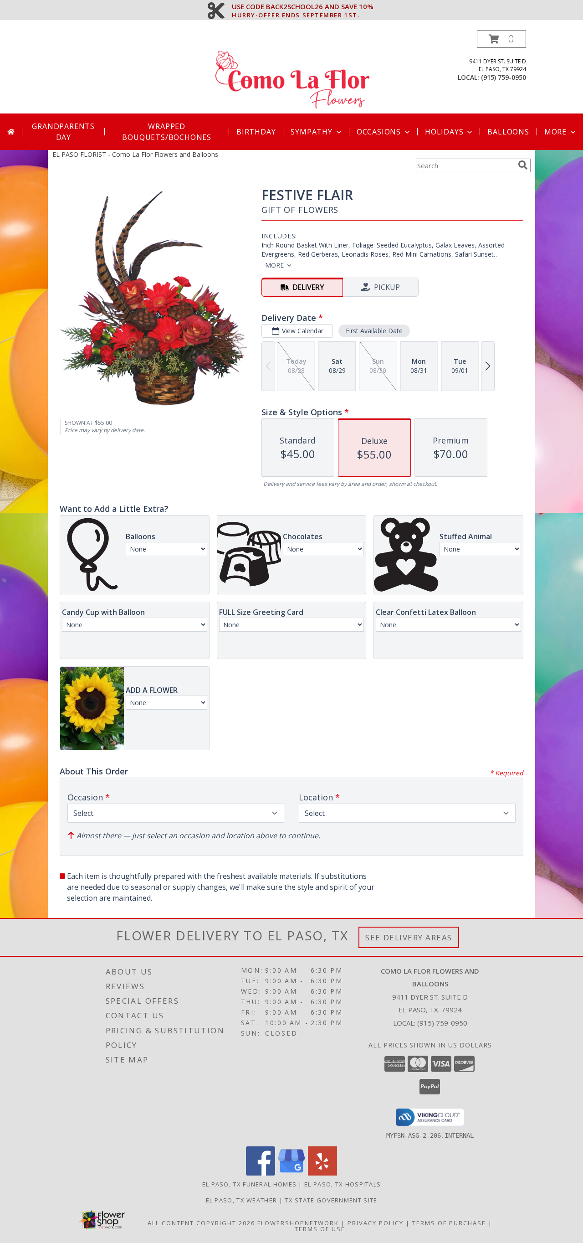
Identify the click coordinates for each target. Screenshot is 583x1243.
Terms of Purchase (449, 1223)
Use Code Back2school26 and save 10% (302, 7)
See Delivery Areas (408, 937)
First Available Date (374, 330)
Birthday (256, 132)
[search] (523, 165)
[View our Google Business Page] (291, 1173)
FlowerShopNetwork (298, 1223)
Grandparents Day (63, 131)
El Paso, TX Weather (241, 1200)
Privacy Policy (376, 1223)
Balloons (508, 132)
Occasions (379, 132)
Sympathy (311, 132)
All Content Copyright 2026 (201, 1223)
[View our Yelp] (322, 1173)
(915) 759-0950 (503, 77)
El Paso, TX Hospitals (342, 1184)
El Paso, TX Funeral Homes (249, 1184)
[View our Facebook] (260, 1173)
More (555, 132)
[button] (501, 39)
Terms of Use (320, 1229)
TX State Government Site (331, 1200)
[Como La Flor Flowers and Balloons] (292, 71)
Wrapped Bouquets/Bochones (166, 131)
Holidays (444, 132)
